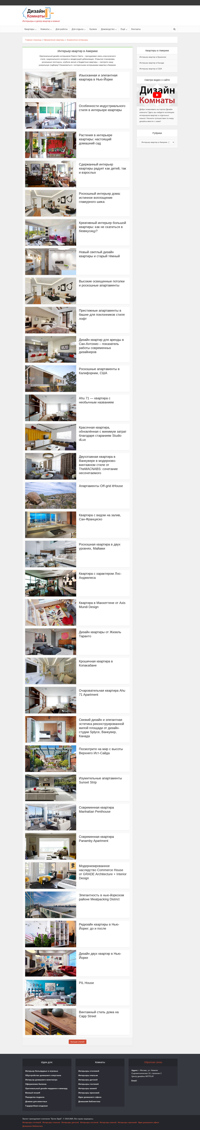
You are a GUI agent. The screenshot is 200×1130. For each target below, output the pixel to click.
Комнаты (45, 29)
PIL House (86, 983)
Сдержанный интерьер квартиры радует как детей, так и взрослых (102, 168)
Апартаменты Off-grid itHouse (101, 486)
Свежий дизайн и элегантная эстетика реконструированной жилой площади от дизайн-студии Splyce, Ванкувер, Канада (101, 728)
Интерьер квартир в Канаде (151, 63)
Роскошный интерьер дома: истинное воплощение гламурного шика (100, 198)
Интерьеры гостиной (88, 1084)
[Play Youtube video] (157, 94)
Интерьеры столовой (88, 1071)
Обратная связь (153, 1062)
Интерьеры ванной (87, 1088)
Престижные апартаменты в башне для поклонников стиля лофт (102, 314)
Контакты (136, 29)
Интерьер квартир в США (150, 69)
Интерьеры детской (88, 1080)
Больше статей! (77, 1042)
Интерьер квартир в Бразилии (152, 57)
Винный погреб (32, 1093)
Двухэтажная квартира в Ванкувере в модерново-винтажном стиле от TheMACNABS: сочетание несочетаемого (98, 465)
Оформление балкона (35, 1084)
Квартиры (29, 29)
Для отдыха (77, 29)
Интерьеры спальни (88, 1075)
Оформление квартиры (54, 40)
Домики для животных (36, 1101)
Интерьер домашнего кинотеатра (41, 1080)
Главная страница (33, 40)
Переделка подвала (34, 1097)
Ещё (123, 29)
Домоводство (108, 29)
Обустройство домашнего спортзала (43, 1075)
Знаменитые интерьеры (77, 40)
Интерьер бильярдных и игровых (41, 1071)
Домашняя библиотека (89, 1101)
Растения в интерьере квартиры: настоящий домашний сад (95, 139)
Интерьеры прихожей (88, 1093)
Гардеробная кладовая (36, 1106)
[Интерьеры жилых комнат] (38, 13)
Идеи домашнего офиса (89, 1097)
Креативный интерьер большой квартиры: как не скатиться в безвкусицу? (102, 227)
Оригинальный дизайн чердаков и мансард (46, 1088)
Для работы (62, 29)
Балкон (93, 29)
